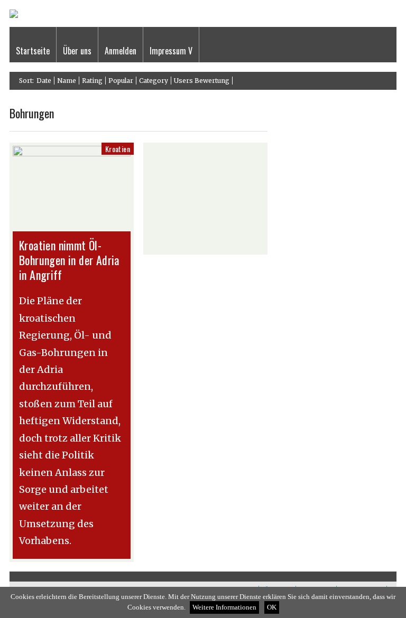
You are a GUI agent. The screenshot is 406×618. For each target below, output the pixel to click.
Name (66, 81)
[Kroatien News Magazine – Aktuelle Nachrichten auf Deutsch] (14, 16)
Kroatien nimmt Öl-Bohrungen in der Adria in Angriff (69, 260)
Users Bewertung (201, 81)
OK (271, 607)
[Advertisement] (205, 198)
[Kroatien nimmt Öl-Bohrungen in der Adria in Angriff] (72, 153)
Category (153, 81)
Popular (120, 81)
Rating (92, 81)
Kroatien (117, 148)
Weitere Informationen (224, 607)
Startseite (33, 50)
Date (43, 81)
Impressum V (171, 50)
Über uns (77, 50)
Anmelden (120, 50)
